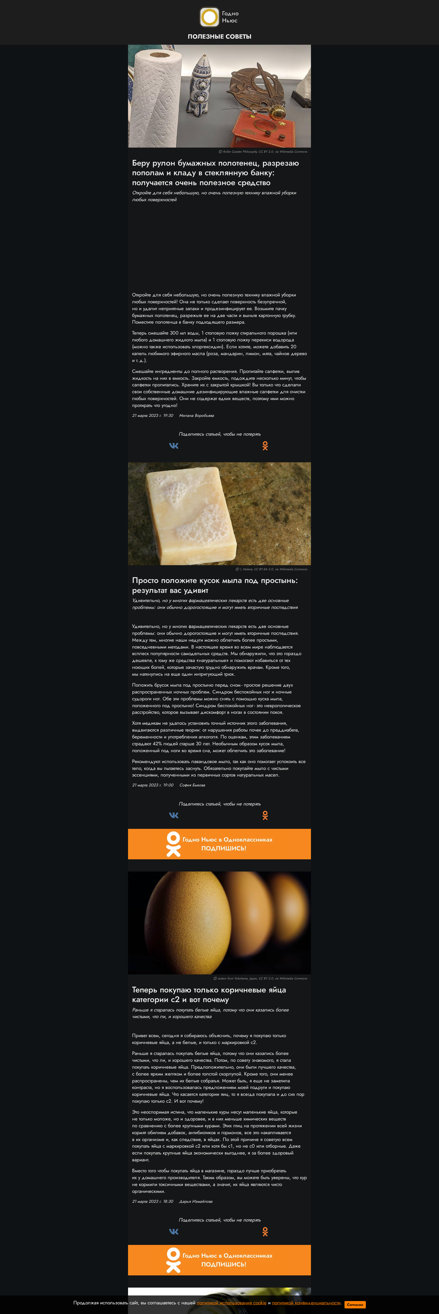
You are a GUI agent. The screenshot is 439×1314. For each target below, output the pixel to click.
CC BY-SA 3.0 (263, 569)
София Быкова (192, 785)
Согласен (355, 1304)
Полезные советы (220, 36)
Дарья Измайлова (195, 1201)
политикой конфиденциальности (306, 1302)
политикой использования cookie (231, 1302)
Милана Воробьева (196, 415)
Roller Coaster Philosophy (240, 151)
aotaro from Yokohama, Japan (237, 978)
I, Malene (246, 569)
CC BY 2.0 (266, 151)
